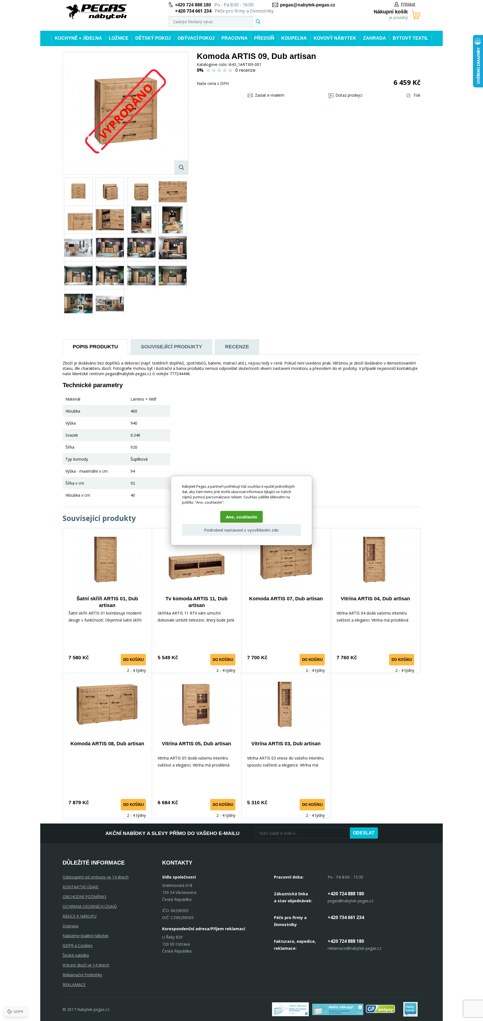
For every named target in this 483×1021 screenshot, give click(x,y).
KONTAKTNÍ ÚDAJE (80, 886)
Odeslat (364, 832)
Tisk (416, 95)
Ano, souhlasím (241, 517)
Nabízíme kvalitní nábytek (85, 935)
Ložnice (119, 38)
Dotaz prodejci (348, 95)
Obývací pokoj (196, 38)
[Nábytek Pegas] (96, 12)
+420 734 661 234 (346, 917)
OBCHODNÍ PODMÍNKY (84, 896)
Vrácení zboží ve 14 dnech (86, 965)
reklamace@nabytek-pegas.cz (354, 948)
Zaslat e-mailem (269, 95)
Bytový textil (410, 38)
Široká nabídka (76, 955)
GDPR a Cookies (78, 945)
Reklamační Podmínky (82, 974)
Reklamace (74, 984)
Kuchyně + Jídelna (78, 38)
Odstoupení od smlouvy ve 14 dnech (96, 877)
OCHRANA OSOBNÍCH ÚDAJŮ (90, 906)
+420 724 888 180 (193, 5)
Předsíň (264, 38)
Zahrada (374, 38)
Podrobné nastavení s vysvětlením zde (241, 530)
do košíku (133, 660)
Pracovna (234, 38)
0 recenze (245, 70)
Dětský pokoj (153, 38)
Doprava (70, 926)
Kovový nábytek (335, 38)
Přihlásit (408, 4)
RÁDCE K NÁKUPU (79, 916)
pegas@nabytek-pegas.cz (307, 5)
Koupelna (294, 38)
